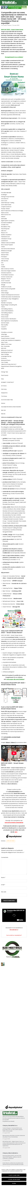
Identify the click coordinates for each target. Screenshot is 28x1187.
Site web (3, 892)
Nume (3, 877)
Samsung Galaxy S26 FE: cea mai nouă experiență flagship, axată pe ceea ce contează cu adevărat (12, 1157)
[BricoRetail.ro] (9, 2)
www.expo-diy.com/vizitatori (15, 679)
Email (3, 885)
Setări (14, 1183)
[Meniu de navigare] (25, 2)
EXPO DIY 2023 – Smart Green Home (12, 29)
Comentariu (4, 857)
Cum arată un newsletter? (14, 935)
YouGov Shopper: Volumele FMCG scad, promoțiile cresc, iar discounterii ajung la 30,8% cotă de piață (12, 1129)
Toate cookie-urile (14, 1175)
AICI (16, 832)
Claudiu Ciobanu (7, 25)
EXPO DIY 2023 (10, 841)
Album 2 (13, 742)
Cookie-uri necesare (14, 1179)
